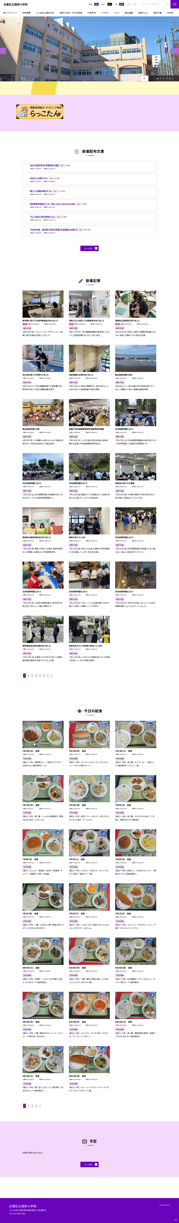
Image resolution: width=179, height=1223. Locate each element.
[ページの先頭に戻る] (176, 1220)
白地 (103, 4)
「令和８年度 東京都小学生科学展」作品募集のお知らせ (54, 229)
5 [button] (170, 78)
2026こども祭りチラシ (39, 178)
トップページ (11, 12)
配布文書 (157, 12)
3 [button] (163, 78)
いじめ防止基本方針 (45, 12)
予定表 (170, 12)
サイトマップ (165, 1205)
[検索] (167, 4)
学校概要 (26, 12)
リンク (116, 12)
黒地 (109, 4)
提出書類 (129, 12)
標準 (121, 4)
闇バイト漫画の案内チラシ (41, 190)
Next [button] (176, 51)
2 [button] (160, 78)
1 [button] (157, 78)
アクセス (105, 12)
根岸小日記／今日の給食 (71, 12)
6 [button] (43, 675)
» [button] (51, 675)
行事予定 (92, 12)
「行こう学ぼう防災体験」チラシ (43, 216)
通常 (96, 4)
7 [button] (47, 675)
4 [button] (167, 78)
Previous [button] (3, 51)
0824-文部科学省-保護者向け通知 (44, 165)
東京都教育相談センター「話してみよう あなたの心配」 (53, 203)
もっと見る (88, 248)
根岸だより (143, 12)
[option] (89, 48)
